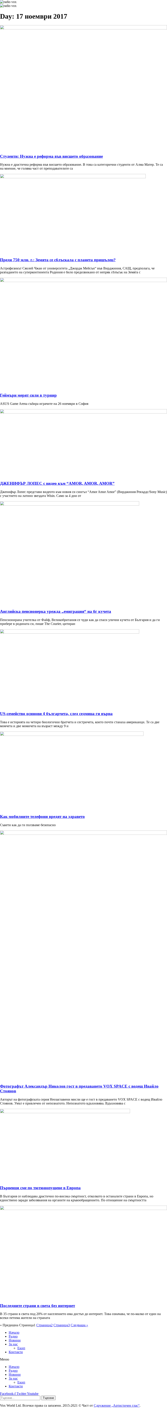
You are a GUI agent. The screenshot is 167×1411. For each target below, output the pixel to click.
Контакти (16, 1352)
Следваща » (79, 1325)
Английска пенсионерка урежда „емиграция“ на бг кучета (55, 611)
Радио (13, 1336)
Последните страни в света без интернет (37, 1305)
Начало (14, 1332)
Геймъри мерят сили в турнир (28, 395)
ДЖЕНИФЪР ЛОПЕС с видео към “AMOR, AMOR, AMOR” (57, 483)
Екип (21, 1348)
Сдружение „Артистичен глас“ (117, 1405)
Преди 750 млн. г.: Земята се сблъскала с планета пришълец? (58, 260)
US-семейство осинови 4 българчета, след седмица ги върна (56, 713)
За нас (13, 1344)
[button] (83, 1359)
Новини (15, 1340)
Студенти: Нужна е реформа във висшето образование (51, 156)
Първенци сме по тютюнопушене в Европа (40, 1188)
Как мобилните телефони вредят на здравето (42, 816)
